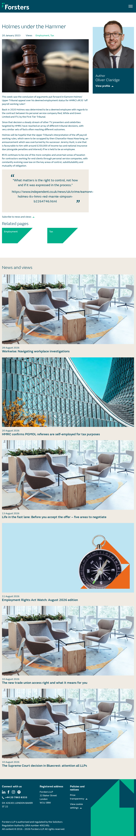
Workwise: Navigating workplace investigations (36, 351)
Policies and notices (77, 788)
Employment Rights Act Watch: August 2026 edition (40, 600)
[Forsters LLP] (15, 6)
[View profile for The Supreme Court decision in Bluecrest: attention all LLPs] (68, 723)
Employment (42, 35)
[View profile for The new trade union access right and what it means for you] (68, 640)
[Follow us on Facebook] (8, 791)
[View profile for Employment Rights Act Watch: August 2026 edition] (68, 558)
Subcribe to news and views (16, 216)
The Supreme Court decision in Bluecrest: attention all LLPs (44, 766)
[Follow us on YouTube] (19, 791)
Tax (52, 35)
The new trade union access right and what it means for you (44, 683)
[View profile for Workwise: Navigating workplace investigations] (68, 309)
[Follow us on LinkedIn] (3, 791)
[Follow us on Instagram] (13, 791)
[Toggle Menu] (130, 6)
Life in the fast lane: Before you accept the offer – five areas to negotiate (54, 517)
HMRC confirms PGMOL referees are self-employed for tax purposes (51, 434)
